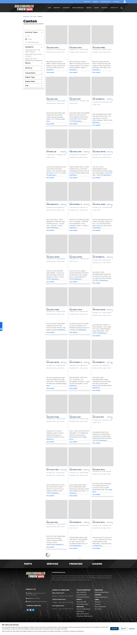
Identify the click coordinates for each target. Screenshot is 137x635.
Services (88, 7)
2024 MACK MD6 (98, 417)
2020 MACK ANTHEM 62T (101, 522)
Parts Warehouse (78, 7)
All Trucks (33, 16)
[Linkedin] (33, 610)
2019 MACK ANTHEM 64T (100, 309)
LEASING (98, 563)
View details (50, 72)
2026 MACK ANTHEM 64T (55, 47)
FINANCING (76, 563)
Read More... (50, 69)
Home (49, 7)
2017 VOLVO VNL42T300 (54, 469)
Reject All (123, 628)
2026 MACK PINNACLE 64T (101, 47)
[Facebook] (27, 610)
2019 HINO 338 (51, 151)
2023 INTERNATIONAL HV (101, 362)
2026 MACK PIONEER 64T (55, 417)
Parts (28, 563)
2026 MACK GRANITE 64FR (101, 204)
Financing (104, 7)
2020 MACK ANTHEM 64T (78, 469)
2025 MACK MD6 (75, 417)
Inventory (57, 7)
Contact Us (114, 7)
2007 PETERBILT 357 (76, 362)
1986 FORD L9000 (75, 151)
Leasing (96, 7)
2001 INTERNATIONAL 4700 (101, 99)
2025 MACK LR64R (75, 309)
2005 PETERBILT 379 (76, 204)
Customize (132, 628)
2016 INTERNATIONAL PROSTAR (103, 257)
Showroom (66, 7)
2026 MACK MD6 (52, 99)
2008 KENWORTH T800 (54, 204)
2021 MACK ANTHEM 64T (77, 257)
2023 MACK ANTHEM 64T (55, 257)
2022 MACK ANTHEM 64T (101, 151)
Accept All (114, 628)
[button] (125, 1)
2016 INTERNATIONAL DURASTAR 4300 (82, 522)
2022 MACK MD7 (75, 99)
